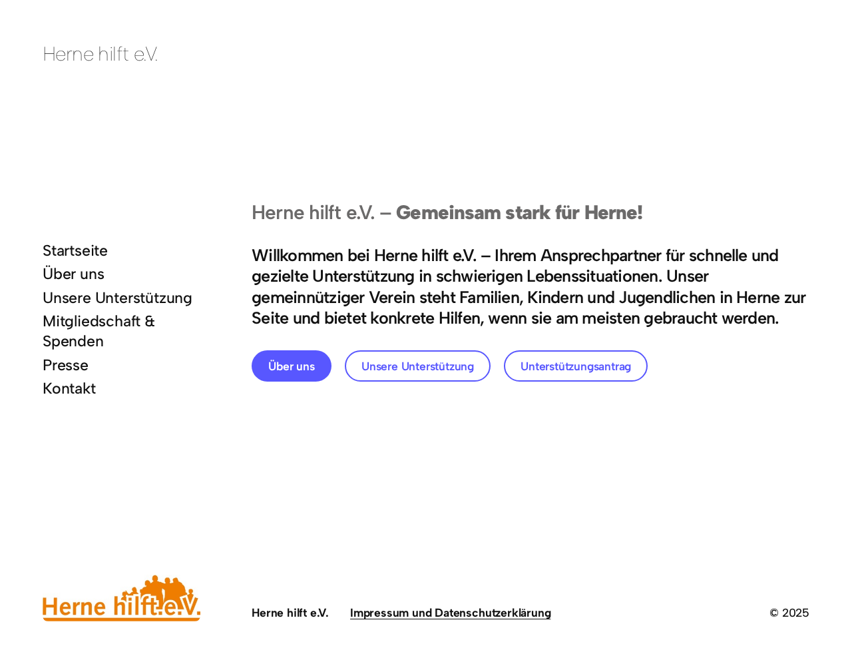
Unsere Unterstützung (417, 366)
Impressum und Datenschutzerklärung (450, 612)
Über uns (291, 366)
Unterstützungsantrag (576, 366)
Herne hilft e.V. (100, 53)
